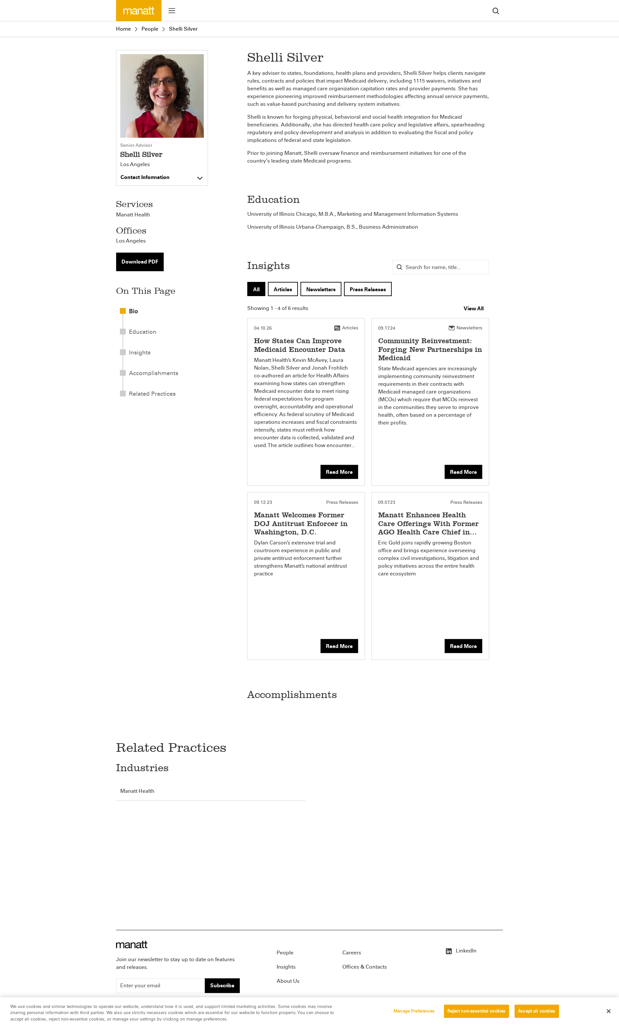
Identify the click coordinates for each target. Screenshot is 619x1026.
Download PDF (140, 262)
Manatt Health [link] (133, 215)
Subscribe (222, 985)
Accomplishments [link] (153, 373)
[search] (496, 10)
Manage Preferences (414, 1010)
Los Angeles (135, 164)
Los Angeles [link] (131, 241)
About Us (288, 981)
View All (474, 308)
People (150, 29)
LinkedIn (466, 951)
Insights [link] (140, 352)
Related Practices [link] (152, 393)
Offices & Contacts (364, 967)
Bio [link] (133, 311)
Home (123, 29)
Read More (339, 472)
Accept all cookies (536, 1010)
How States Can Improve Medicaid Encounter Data (299, 345)
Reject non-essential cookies (476, 1010)
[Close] (609, 1011)
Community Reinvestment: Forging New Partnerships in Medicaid (430, 349)
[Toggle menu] (172, 10)
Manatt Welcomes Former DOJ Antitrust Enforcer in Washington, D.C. (301, 523)
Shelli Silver (183, 29)
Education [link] (142, 331)
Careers (351, 953)
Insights (286, 967)
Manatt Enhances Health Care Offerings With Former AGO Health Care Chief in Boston (428, 528)
